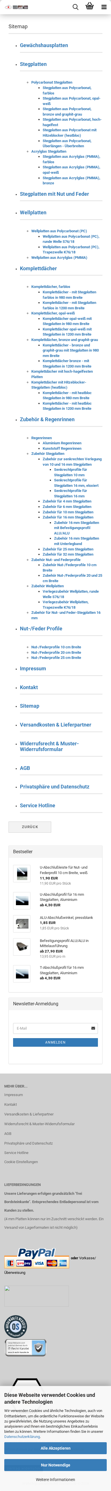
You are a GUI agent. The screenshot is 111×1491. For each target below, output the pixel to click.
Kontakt (29, 687)
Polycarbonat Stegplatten (51, 82)
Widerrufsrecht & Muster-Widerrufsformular (49, 746)
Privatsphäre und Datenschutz (54, 787)
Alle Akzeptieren (56, 1448)
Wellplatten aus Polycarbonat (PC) (59, 231)
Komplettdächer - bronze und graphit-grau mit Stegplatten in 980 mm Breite (71, 350)
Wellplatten (33, 212)
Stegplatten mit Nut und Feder (54, 194)
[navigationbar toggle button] (104, 7)
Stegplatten (33, 64)
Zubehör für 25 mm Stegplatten (68, 549)
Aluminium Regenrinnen (62, 443)
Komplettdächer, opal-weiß (53, 313)
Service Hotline (37, 805)
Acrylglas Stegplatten (48, 151)
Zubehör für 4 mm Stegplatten (67, 501)
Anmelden (55, 1042)
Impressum (33, 668)
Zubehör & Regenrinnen (47, 419)
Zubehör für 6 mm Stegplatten (67, 507)
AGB (25, 768)
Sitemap (29, 706)
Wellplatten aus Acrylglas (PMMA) (59, 257)
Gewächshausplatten (44, 45)
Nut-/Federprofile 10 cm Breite (56, 647)
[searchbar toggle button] (75, 7)
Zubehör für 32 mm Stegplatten (68, 554)
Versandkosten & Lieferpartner (55, 725)
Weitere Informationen (55, 1479)
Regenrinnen (41, 438)
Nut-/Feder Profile (41, 628)
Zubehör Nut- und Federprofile (56, 560)
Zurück (30, 827)
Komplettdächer (38, 268)
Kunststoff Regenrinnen (62, 448)
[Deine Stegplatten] (14, 7)
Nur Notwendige (55, 1465)
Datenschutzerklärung (22, 1436)
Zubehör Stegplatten (47, 453)
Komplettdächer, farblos (50, 287)
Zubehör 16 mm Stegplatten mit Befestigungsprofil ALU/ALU (76, 527)
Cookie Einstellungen (21, 1162)
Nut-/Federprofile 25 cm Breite (56, 657)
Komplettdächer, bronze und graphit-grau (64, 340)
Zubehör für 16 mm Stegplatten (68, 517)
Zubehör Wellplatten (47, 586)
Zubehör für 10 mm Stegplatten (68, 512)
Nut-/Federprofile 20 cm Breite (56, 652)
